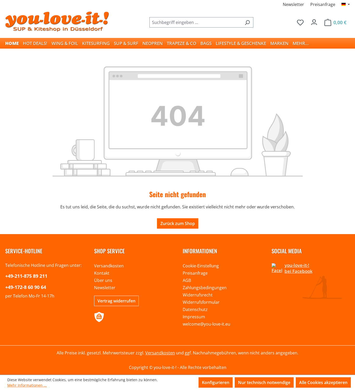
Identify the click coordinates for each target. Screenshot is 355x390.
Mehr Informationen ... (27, 385)
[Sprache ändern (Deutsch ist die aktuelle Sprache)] (345, 4)
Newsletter (293, 4)
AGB (187, 280)
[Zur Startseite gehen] (57, 21)
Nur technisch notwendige (264, 382)
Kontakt (101, 273)
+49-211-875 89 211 (26, 276)
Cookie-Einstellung (201, 266)
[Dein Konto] (314, 21)
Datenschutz (195, 309)
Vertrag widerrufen (116, 301)
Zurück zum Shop (177, 223)
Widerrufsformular (201, 302)
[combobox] (195, 22)
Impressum (194, 317)
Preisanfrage (322, 4)
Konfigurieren (215, 382)
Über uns (103, 280)
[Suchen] (247, 22)
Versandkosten (109, 266)
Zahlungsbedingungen (205, 287)
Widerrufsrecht (198, 295)
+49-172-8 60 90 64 (25, 287)
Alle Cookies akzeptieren (323, 382)
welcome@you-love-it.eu (206, 324)
